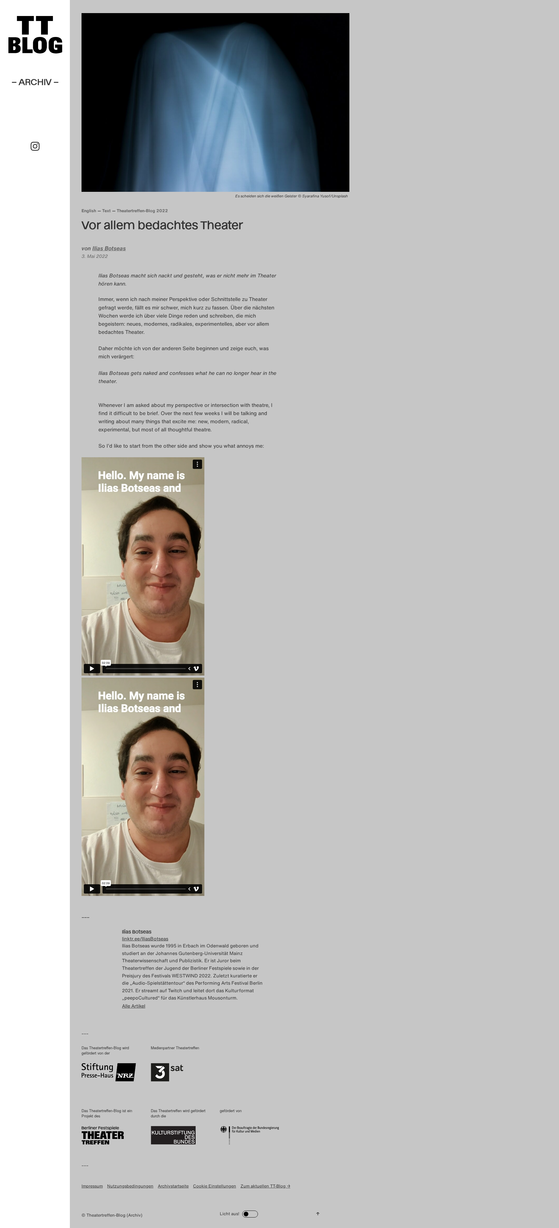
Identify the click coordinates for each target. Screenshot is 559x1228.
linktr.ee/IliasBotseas (145, 938)
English (89, 211)
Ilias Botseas (109, 248)
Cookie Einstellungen (214, 1186)
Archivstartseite (173, 1186)
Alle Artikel (133, 1005)
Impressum (92, 1186)
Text (106, 211)
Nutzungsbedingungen (130, 1186)
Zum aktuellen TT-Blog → (265, 1186)
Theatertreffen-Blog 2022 (142, 211)
